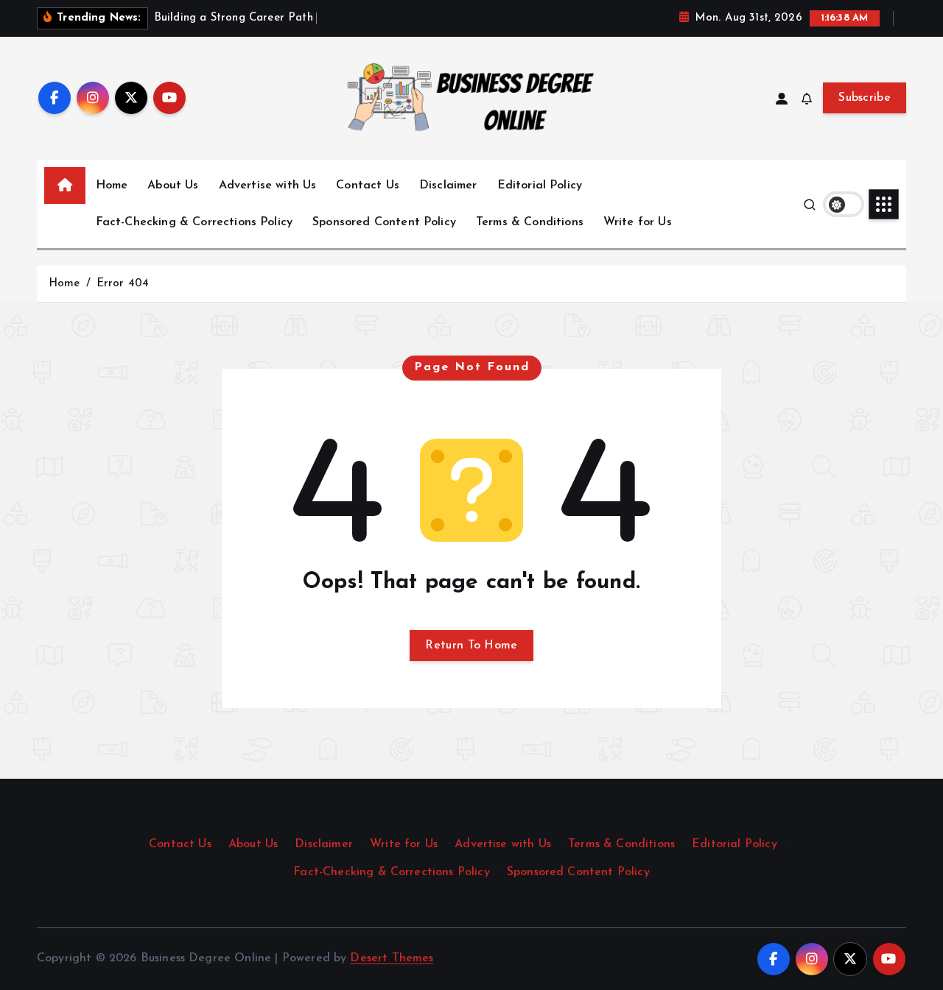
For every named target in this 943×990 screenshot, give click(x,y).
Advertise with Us (268, 185)
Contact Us (367, 185)
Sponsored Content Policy (384, 222)
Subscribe (864, 98)
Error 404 (123, 283)
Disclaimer (448, 185)
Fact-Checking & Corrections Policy (194, 222)
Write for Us (637, 222)
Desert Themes (391, 958)
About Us (172, 185)
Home (112, 185)
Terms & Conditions (529, 222)
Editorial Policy (540, 185)
